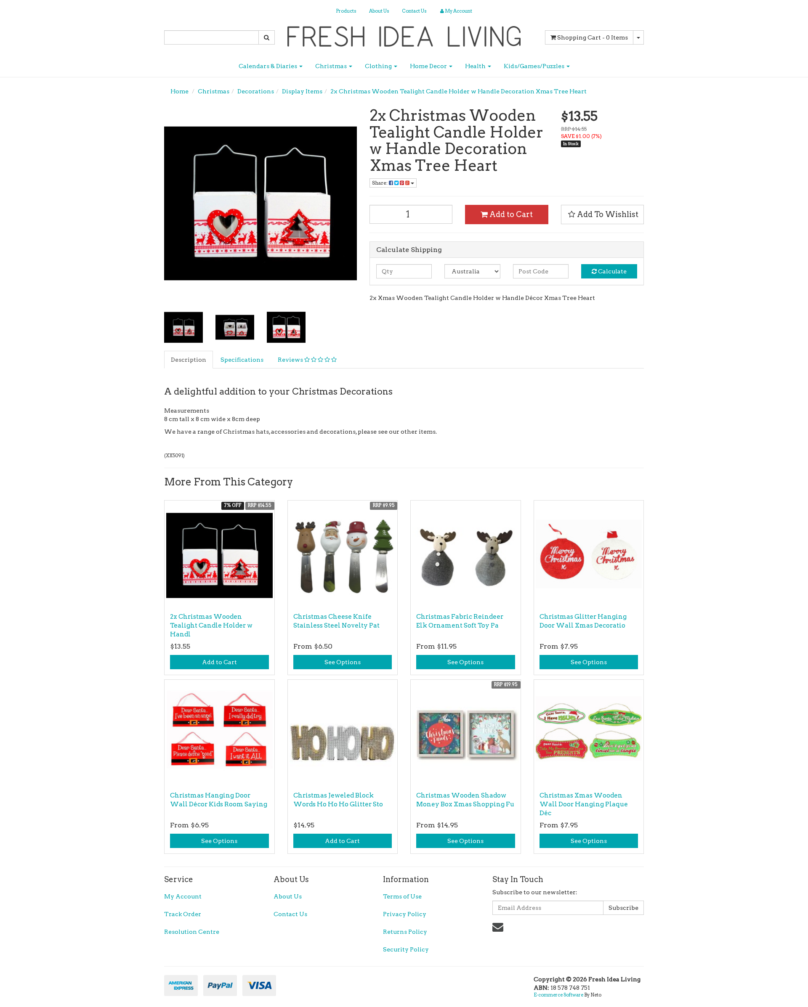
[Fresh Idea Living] (404, 33)
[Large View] (183, 327)
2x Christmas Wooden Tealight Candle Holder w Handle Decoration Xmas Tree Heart (458, 91)
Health (476, 66)
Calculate (612, 271)
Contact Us (414, 11)
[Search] (266, 37)
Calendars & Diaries (268, 66)
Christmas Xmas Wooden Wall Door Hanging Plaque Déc (584, 804)
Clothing (379, 66)
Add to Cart (510, 214)
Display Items (302, 91)
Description (188, 359)
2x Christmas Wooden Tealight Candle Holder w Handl (211, 625)
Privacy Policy (404, 914)
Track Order (182, 914)
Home (179, 91)
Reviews (291, 359)
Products (346, 11)
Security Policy (406, 949)
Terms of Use (402, 896)
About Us (379, 11)
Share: (380, 183)
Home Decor (429, 66)
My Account (183, 896)
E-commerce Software (558, 995)
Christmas (331, 66)
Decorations (255, 91)
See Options (342, 662)
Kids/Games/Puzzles (535, 66)
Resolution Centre (191, 931)
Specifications (242, 359)
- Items (592, 37)
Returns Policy (405, 931)
